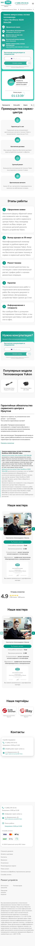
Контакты (4, 857)
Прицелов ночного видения (4, 892)
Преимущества (6, 105)
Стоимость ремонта (7, 851)
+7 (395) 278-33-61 (21, 3)
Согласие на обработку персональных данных (16, 871)
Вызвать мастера (18, 542)
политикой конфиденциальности (17, 67)
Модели (25, 105)
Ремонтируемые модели (8, 866)
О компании (5, 863)
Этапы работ (16, 105)
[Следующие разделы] (33, 105)
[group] (9, 712)
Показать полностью (7, 443)
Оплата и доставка (7, 854)
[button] (33, 528)
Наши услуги (5, 869)
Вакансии (4, 860)
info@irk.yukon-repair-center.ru (14, 749)
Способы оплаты (6, 874)
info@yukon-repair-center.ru (13, 814)
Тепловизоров (17, 885)
